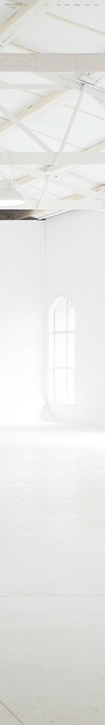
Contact (87, 5)
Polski (96, 5)
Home (58, 5)
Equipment (77, 5)
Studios (67, 5)
